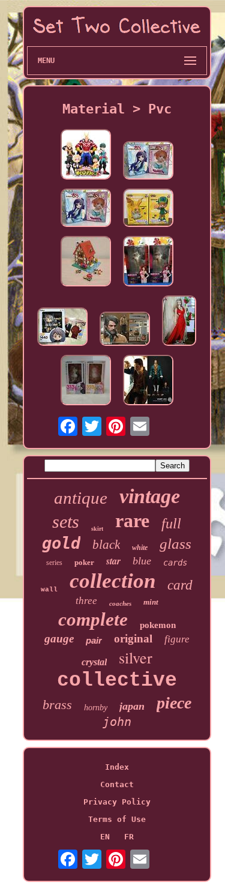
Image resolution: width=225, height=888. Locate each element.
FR (129, 836)
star (113, 560)
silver (135, 657)
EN (105, 836)
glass (175, 544)
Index (117, 767)
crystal (94, 662)
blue (142, 561)
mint (150, 601)
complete (93, 619)
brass (57, 704)
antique (80, 497)
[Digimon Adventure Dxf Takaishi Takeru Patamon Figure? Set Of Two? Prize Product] (148, 208)
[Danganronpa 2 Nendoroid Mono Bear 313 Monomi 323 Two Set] (86, 381)
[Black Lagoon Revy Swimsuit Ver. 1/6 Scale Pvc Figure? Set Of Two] (148, 262)
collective (117, 680)
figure (177, 639)
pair (94, 640)
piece (174, 702)
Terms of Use (117, 819)
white (140, 547)
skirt (97, 528)
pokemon (158, 625)
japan (132, 706)
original (133, 638)
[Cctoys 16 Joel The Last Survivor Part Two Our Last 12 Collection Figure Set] (125, 329)
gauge (59, 638)
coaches (120, 603)
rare (132, 520)
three (86, 600)
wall (49, 589)
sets (65, 521)
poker (84, 562)
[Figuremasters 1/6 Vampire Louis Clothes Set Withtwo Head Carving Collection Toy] (148, 381)
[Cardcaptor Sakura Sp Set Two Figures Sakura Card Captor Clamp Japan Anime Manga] (148, 161)
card (180, 585)
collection (112, 581)
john (117, 721)
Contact (117, 784)
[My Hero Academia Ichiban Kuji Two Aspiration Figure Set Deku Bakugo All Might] (86, 155)
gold (61, 543)
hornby (95, 707)
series (54, 562)
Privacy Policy (117, 801)
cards (175, 562)
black (106, 544)
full (171, 523)
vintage (149, 496)
